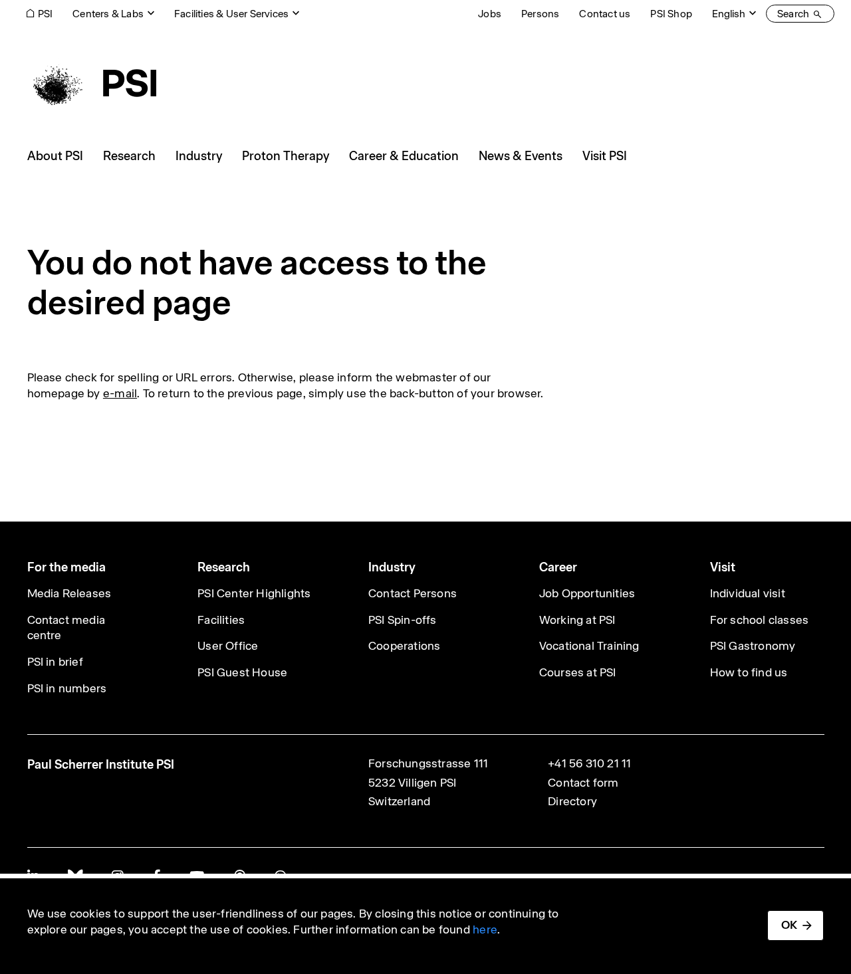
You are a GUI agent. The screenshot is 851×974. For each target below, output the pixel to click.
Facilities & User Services (231, 13)
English (728, 13)
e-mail (120, 393)
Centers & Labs (108, 13)
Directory (572, 801)
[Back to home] (91, 83)
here (485, 929)
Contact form (583, 782)
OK (789, 924)
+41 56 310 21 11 (589, 763)
